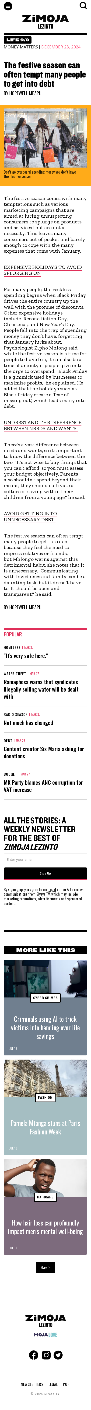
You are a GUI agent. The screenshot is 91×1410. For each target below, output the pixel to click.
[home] (45, 21)
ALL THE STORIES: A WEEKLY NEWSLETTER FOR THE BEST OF (40, 834)
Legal (52, 889)
